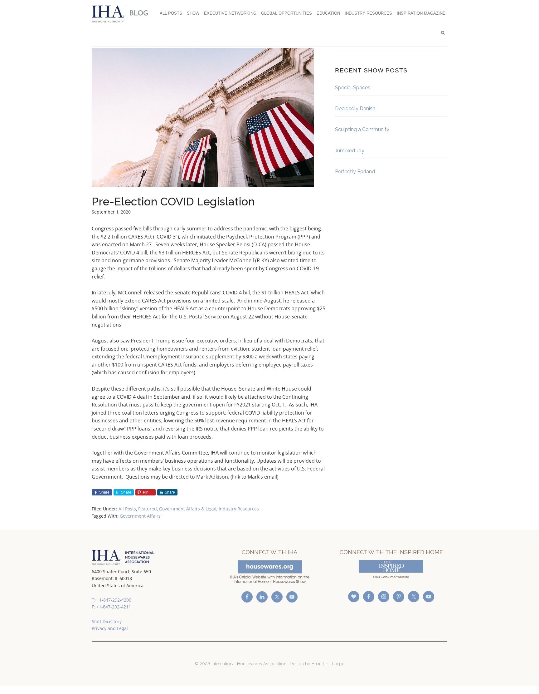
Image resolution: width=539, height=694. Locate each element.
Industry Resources (239, 509)
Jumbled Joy (349, 151)
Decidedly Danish (355, 108)
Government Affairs (140, 516)
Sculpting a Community (362, 129)
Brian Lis (320, 663)
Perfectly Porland (355, 172)
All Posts (127, 509)
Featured (147, 509)
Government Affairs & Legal (187, 509)
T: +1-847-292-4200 (111, 600)
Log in (338, 663)
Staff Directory (107, 621)
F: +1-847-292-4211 (111, 607)
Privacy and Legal (110, 628)
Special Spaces (352, 88)
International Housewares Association (123, 14)
